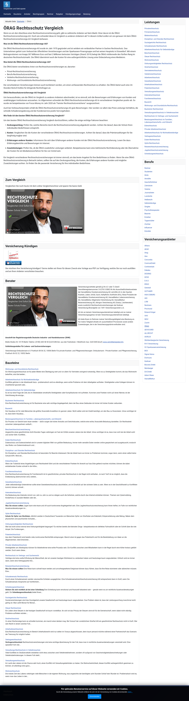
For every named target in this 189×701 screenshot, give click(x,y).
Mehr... (130, 692)
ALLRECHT (148, 333)
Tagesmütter (149, 221)
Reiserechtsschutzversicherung (17, 566)
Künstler (147, 231)
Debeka (147, 270)
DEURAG (147, 274)
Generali (147, 288)
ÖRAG (146, 326)
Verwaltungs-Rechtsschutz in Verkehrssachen (22, 650)
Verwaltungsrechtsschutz (15, 661)
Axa (145, 256)
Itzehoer (147, 361)
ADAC (146, 249)
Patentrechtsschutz (12, 534)
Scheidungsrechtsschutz (14, 587)
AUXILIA (147, 337)
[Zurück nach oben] (185, 697)
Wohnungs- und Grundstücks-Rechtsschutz (21, 369)
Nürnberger (148, 368)
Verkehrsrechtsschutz (152, 74)
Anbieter (27, 14)
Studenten (148, 172)
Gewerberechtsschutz (13, 482)
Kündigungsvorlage (73, 14)
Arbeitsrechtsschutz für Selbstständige (20, 390)
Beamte (147, 214)
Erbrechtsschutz (11, 461)
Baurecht (8, 408)
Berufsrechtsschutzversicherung (17, 429)
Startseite (7, 14)
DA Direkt (148, 372)
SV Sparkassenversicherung (155, 347)
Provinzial (148, 309)
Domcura (148, 358)
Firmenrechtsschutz (152, 32)
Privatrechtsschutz (151, 28)
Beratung (86, 14)
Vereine (147, 189)
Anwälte (147, 179)
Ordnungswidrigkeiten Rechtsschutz (19, 524)
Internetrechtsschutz (13, 492)
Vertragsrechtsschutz (13, 640)
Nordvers (147, 305)
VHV (146, 316)
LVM (146, 302)
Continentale (149, 267)
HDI (145, 298)
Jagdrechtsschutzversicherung (17, 503)
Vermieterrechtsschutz (153, 70)
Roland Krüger (149, 312)
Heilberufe (148, 200)
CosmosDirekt (149, 263)
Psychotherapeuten (151, 210)
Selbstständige (150, 203)
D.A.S (146, 281)
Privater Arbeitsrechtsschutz (16, 545)
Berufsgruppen (38, 14)
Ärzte (146, 175)
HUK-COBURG (149, 295)
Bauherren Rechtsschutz (14, 401)
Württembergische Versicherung (156, 340)
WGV (146, 319)
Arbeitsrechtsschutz (152, 77)
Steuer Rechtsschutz (13, 608)
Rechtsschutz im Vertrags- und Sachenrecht (22, 555)
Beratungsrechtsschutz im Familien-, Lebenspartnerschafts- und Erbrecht (33, 419)
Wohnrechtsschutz (12, 671)
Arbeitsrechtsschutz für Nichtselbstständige (22, 380)
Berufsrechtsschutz (151, 53)
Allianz (147, 246)
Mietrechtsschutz (151, 35)
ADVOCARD (149, 330)
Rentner (147, 168)
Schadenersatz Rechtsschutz (16, 577)
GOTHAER (148, 291)
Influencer (148, 228)
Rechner (50, 14)
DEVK (146, 277)
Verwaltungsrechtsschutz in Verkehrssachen (161, 112)
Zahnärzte (148, 186)
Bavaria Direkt (149, 365)
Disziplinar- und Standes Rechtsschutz (20, 450)
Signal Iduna (149, 354)
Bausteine (17, 14)
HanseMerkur (149, 379)
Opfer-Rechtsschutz (152, 143)
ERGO (146, 284)
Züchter (147, 224)
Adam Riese (149, 375)
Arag (146, 253)
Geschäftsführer (150, 182)
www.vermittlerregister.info (113, 342)
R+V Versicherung (151, 344)
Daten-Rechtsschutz (13, 440)
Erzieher (147, 217)
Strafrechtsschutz (12, 619)
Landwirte (148, 196)
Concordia (148, 260)
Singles (147, 207)
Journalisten (149, 193)
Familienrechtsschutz (13, 471)
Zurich (146, 323)
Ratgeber (59, 14)
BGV (146, 351)
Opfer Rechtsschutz (12, 513)
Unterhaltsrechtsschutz (14, 629)
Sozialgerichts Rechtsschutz (16, 598)
